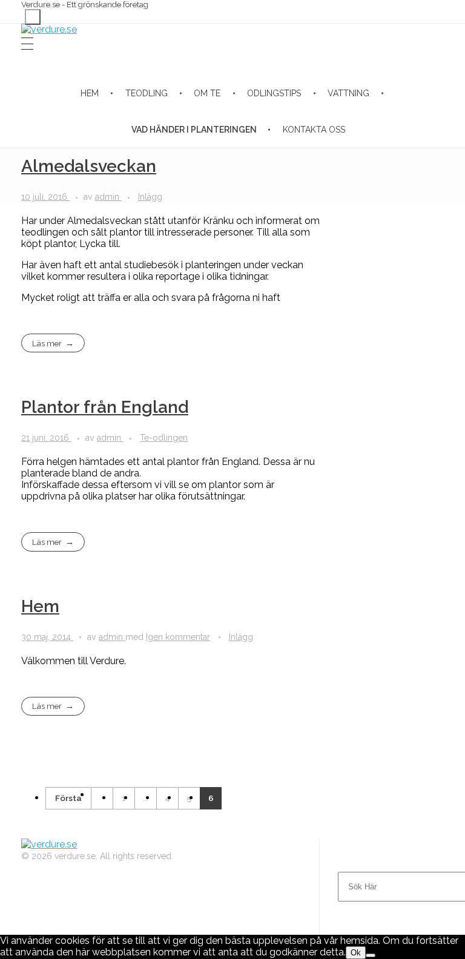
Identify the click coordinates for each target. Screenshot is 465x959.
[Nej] (370, 955)
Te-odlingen (164, 438)
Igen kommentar (178, 637)
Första (68, 798)
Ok (356, 952)
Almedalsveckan (88, 166)
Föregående (102, 798)
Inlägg (150, 197)
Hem (40, 606)
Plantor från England (104, 407)
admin (108, 197)
